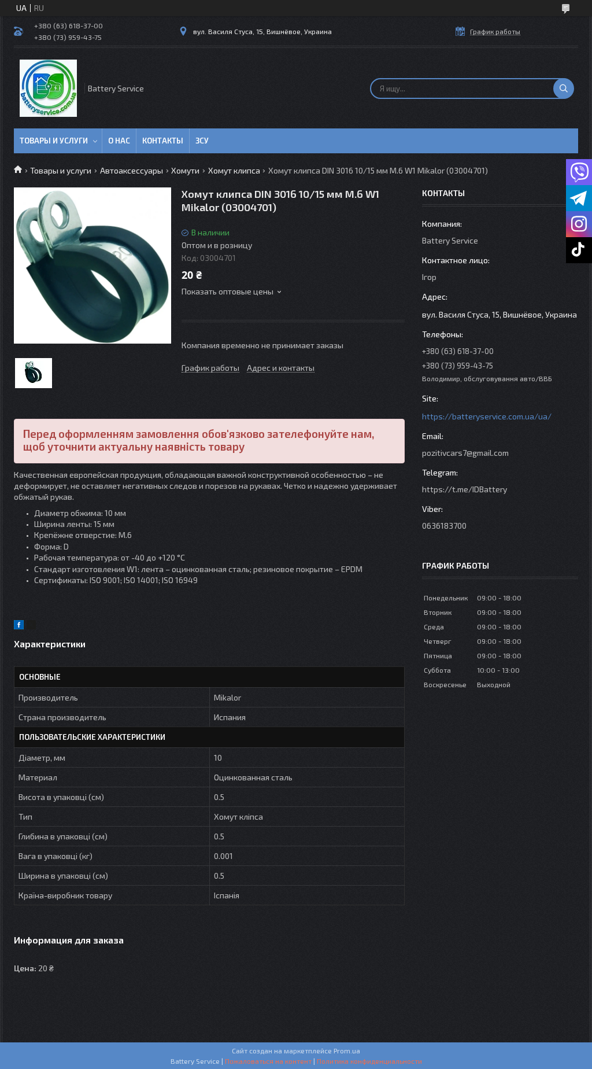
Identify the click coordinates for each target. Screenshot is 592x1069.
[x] (31, 626)
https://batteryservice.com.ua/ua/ (487, 416)
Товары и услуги (54, 140)
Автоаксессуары (131, 170)
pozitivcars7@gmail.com (465, 453)
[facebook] (19, 626)
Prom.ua (347, 1050)
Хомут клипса (234, 170)
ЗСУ (202, 140)
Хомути (185, 170)
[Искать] (563, 88)
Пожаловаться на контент (268, 1061)
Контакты (162, 140)
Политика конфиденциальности (369, 1061)
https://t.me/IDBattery (464, 489)
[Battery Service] (48, 88)
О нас (119, 140)
